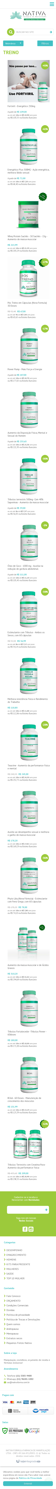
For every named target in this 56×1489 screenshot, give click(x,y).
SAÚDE (10, 1273)
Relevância (10, 43)
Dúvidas (10, 1310)
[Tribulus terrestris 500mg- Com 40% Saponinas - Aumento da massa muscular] (28, 485)
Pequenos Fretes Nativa (19, 1342)
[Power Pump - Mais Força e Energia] (28, 353)
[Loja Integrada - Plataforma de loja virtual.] (28, 1461)
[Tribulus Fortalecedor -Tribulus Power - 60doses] (28, 1017)
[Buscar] (51, 32)
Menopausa (12, 1333)
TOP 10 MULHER (15, 1278)
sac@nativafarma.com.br (18, 1382)
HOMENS (11, 1259)
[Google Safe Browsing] (32, 1430)
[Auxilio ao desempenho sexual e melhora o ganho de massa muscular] (28, 817)
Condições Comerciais (17, 1305)
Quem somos (13, 1324)
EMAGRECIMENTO (16, 1254)
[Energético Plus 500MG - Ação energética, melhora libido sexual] (28, 155)
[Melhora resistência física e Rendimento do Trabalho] (28, 684)
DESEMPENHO (14, 1250)
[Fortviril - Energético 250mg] (28, 90)
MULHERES (12, 1268)
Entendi (28, 1483)
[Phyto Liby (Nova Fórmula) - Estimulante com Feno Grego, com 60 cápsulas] (28, 884)
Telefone (19, 1375)
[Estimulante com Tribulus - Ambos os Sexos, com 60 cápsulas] (28, 618)
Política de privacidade (18, 1314)
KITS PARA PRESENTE (18, 1264)
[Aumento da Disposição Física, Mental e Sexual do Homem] (28, 418)
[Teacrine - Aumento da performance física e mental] (28, 751)
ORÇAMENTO (13, 1300)
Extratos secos (14, 1338)
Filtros (45, 43)
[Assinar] (46, 1210)
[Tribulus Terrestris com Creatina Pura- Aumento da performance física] (28, 1150)
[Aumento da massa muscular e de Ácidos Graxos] (28, 950)
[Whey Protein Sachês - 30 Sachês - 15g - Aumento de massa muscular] (28, 222)
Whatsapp (20, 1379)
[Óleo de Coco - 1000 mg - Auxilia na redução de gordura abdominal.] (28, 551)
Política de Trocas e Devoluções (23, 1319)
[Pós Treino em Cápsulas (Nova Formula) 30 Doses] (28, 288)
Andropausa (12, 1328)
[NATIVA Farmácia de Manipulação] (28, 11)
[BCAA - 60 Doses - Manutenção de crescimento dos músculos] (28, 1083)
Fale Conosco (13, 1296)
